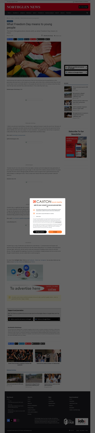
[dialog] (47, 216)
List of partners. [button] (58, 222)
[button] (47, 216)
